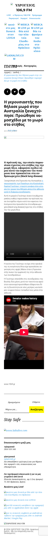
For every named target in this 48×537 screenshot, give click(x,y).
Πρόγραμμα (37, 15)
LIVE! (9, 15)
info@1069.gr (10, 459)
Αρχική (7, 72)
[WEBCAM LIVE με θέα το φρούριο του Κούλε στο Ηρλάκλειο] (37, 38)
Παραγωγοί (14, 18)
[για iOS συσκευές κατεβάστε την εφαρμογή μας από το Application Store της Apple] (24, 508)
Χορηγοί (24, 18)
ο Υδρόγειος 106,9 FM (21, 15)
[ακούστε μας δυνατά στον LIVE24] (11, 31)
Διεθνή (16, 72)
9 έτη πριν (12, 130)
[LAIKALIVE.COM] (11, 57)
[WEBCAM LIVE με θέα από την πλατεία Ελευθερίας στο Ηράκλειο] (24, 36)
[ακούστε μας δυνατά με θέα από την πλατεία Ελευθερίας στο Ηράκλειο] (24, 494)
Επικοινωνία (34, 18)
